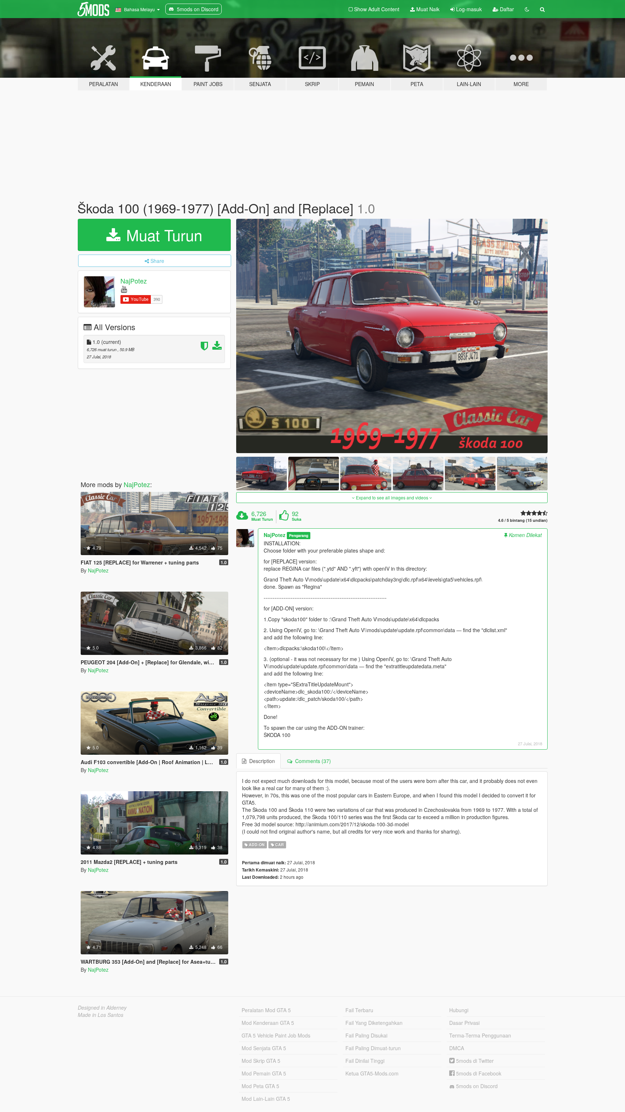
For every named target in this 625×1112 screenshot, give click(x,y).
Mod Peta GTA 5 (260, 1086)
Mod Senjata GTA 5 (264, 1048)
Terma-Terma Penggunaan (480, 1035)
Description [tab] (260, 760)
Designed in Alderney (102, 1007)
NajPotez (133, 280)
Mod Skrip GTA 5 (261, 1060)
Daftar (506, 9)
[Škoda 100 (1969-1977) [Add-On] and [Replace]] (392, 336)
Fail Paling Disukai (366, 1035)
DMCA (456, 1048)
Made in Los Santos (100, 1014)
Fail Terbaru (359, 1010)
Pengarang (298, 535)
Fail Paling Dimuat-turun (373, 1048)
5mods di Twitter (474, 1060)
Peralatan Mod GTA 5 (266, 1010)
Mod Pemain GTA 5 (264, 1073)
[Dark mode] (527, 9)
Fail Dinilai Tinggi (364, 1060)
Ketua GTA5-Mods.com (372, 1073)
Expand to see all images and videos (392, 497)
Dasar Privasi (464, 1022)
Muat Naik (427, 9)
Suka (296, 519)
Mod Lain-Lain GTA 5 (266, 1098)
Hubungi (458, 1010)
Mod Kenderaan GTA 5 (268, 1022)
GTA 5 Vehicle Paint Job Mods (276, 1035)
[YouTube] (123, 289)
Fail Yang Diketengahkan (374, 1022)
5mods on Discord (476, 1086)
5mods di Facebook (478, 1073)
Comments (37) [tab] (311, 760)
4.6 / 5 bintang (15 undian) (523, 520)
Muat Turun (162, 235)
